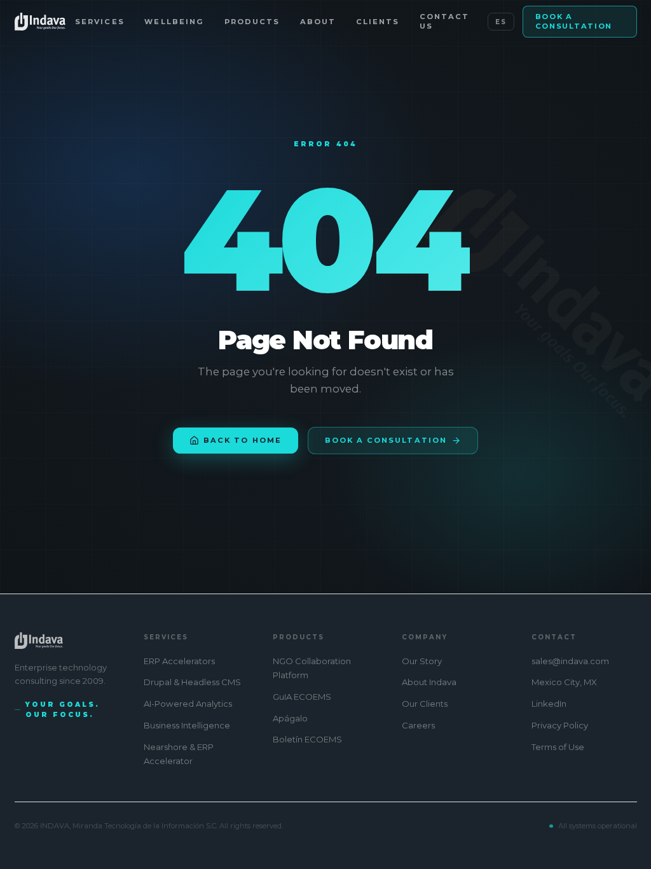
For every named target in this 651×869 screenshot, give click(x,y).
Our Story (422, 661)
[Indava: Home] (40, 21)
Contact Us (444, 21)
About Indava (429, 682)
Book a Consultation (573, 21)
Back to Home (242, 440)
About (318, 21)
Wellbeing (173, 21)
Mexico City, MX (564, 682)
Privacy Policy (559, 725)
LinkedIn (548, 704)
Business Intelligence (187, 725)
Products (252, 21)
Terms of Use (557, 747)
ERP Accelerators (179, 661)
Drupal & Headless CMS (192, 682)
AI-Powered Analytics (188, 704)
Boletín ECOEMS (307, 739)
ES (501, 22)
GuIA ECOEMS (302, 697)
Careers (418, 725)
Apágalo (290, 718)
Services (99, 21)
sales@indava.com (570, 661)
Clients (377, 21)
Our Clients (425, 704)
